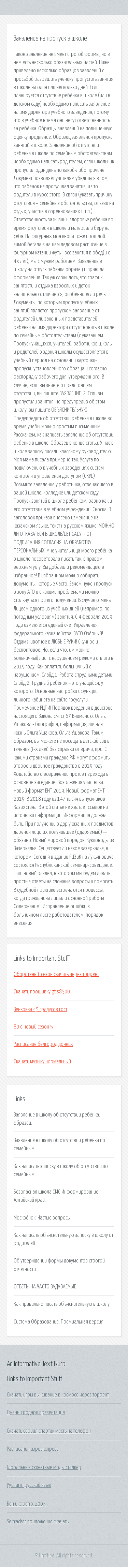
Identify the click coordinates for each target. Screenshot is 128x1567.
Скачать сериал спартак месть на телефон (49, 1431)
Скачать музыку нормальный (42, 1061)
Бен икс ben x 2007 (26, 1504)
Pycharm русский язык (29, 1485)
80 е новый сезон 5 (33, 1027)
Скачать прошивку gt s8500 (42, 991)
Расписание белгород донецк (43, 1044)
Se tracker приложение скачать (38, 1521)
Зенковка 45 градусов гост (40, 1009)
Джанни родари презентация (36, 1412)
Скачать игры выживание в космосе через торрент (58, 1395)
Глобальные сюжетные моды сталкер (44, 1467)
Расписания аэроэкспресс (32, 1449)
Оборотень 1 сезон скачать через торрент (56, 974)
